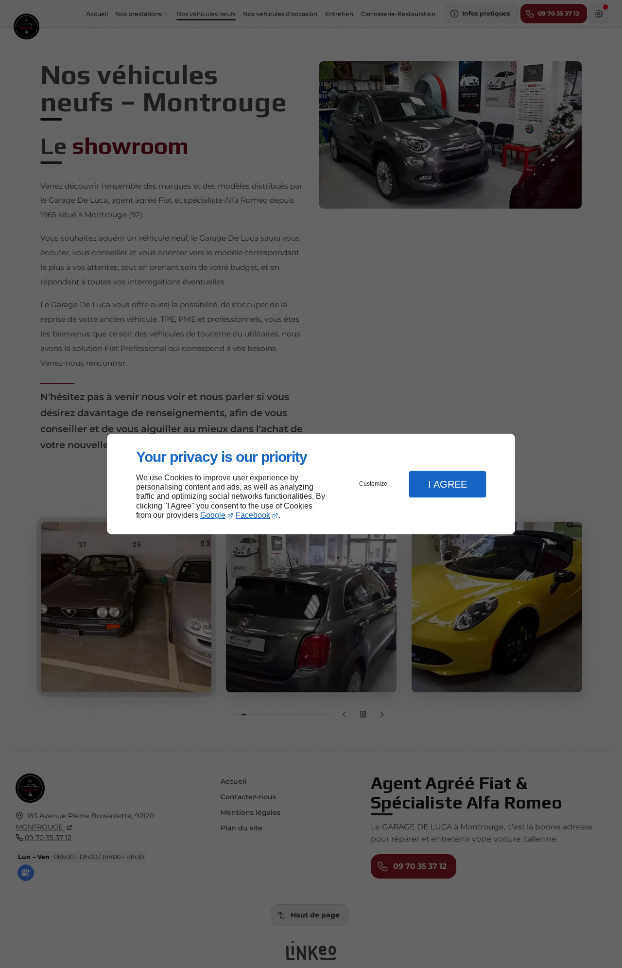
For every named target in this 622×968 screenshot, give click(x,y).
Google (212, 515)
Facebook (253, 515)
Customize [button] (373, 483)
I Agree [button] (447, 484)
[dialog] (311, 484)
